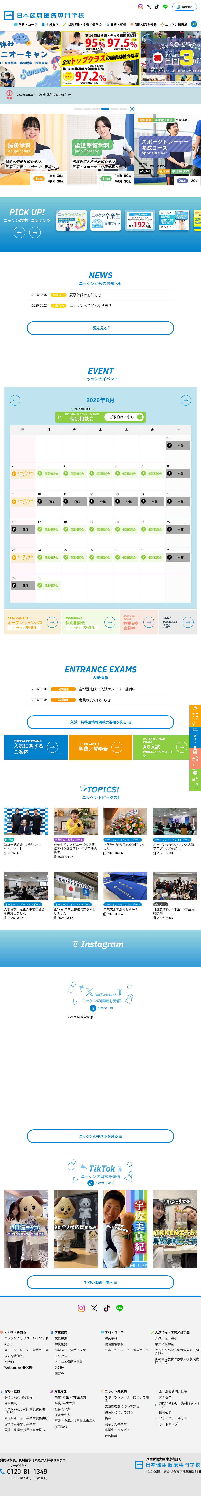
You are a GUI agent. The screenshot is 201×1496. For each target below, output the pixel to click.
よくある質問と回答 (69, 1361)
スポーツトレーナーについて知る (127, 1399)
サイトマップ (168, 1424)
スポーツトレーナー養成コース (26, 1350)
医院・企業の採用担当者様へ (24, 1430)
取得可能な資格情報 (18, 1397)
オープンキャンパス (195, 718)
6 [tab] (123, 109)
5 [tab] (114, 109)
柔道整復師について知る (122, 1406)
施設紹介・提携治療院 (70, 1350)
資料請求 (187, 6)
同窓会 (59, 1373)
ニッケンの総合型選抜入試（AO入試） (177, 1352)
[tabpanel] (100, 59)
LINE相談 (196, 782)
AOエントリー (195, 761)
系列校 (59, 1367)
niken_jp (105, 1008)
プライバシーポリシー (174, 1418)
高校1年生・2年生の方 (70, 1397)
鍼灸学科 (111, 1338)
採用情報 (61, 1426)
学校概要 (61, 1344)
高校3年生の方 (65, 1403)
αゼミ (8, 1344)
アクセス (61, 1356)
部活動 (9, 1361)
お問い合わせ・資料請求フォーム (179, 1405)
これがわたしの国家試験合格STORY (24, 1411)
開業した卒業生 (116, 1424)
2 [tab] (87, 109)
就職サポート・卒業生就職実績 (26, 1418)
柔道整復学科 (114, 1344)
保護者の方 (62, 1415)
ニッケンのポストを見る (98, 1136)
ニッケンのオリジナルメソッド (26, 1338)
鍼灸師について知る (119, 1412)
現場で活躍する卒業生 (20, 1424)
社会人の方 (62, 1409)
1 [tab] (78, 109)
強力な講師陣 (13, 1356)
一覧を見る (98, 328)
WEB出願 (195, 739)
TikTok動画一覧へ (98, 1282)
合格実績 (10, 1403)
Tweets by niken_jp (79, 1017)
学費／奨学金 (164, 1344)
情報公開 (165, 1412)
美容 (108, 1418)
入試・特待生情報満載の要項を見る (98, 722)
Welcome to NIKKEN (19, 1367)
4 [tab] (105, 109)
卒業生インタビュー (119, 1430)
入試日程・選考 (166, 1338)
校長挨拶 (61, 1338)
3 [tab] (96, 109)
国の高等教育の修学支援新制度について (177, 1361)
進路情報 (111, 1436)
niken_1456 (104, 1183)
